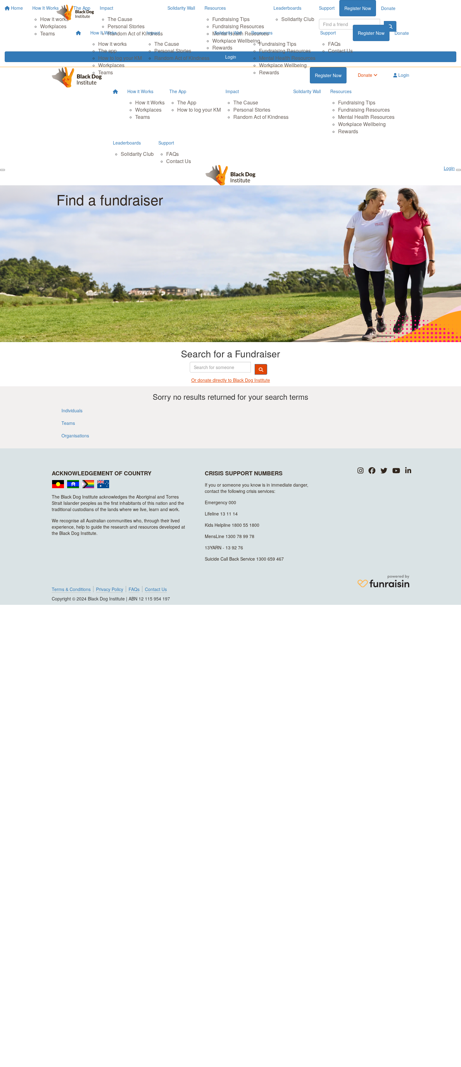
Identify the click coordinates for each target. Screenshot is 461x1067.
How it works (112, 43)
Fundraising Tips (277, 43)
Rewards (269, 72)
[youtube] (396, 470)
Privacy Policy (109, 589)
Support (328, 32)
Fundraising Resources (285, 50)
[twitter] (383, 470)
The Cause (166, 43)
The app (107, 50)
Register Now (371, 33)
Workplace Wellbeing (283, 65)
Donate (402, 33)
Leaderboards (127, 143)
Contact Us (340, 50)
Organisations (75, 435)
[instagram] (360, 470)
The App (177, 91)
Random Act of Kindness (181, 57)
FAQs (334, 43)
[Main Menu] (2, 170)
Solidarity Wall (228, 32)
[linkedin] (408, 470)
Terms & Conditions (71, 589)
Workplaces (111, 65)
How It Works (103, 32)
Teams (105, 72)
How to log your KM (120, 57)
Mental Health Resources (287, 57)
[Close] (458, 170)
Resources (262, 32)
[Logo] (75, 12)
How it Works (140, 91)
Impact (153, 32)
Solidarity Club (137, 153)
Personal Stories (172, 50)
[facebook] (371, 470)
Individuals (71, 410)
